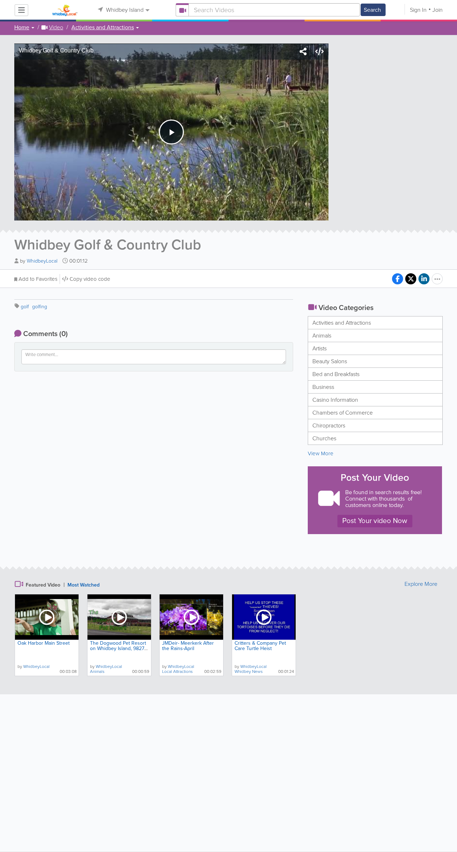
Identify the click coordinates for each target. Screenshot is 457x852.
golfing (39, 306)
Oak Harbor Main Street (43, 643)
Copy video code (90, 279)
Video (56, 27)
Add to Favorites (38, 279)
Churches (324, 438)
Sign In (418, 10)
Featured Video (43, 585)
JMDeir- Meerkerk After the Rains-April (188, 645)
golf (25, 306)
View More (320, 453)
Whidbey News (249, 671)
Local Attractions (177, 671)
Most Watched (83, 585)
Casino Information (335, 400)
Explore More (421, 584)
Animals (321, 335)
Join (437, 10)
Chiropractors (328, 425)
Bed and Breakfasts (336, 374)
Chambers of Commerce (342, 413)
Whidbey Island (124, 10)
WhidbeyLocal (43, 261)
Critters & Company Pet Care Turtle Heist (260, 645)
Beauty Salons (329, 361)
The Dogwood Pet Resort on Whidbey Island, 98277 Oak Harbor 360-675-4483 (119, 648)
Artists (319, 348)
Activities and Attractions (341, 323)
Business (323, 387)
